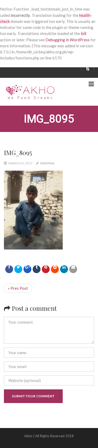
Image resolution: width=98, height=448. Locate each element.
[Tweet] (18, 269)
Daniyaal (47, 163)
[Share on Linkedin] (55, 269)
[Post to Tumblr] (37, 269)
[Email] (73, 269)
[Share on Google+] (27, 269)
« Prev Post (18, 288)
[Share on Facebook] (9, 269)
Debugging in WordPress (67, 39)
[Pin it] (46, 269)
